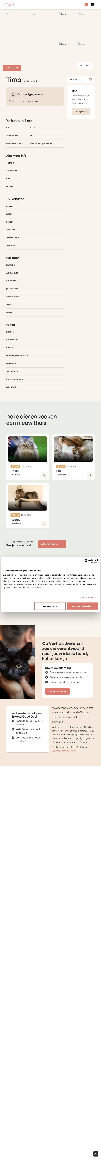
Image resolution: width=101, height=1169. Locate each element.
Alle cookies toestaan (82, 606)
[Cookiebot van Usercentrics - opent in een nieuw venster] (86, 561)
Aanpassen (48, 606)
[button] (86, 4)
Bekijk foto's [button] (84, 65)
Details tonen (87, 597)
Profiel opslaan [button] (76, 80)
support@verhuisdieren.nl (64, 751)
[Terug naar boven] (95, 1154)
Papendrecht (16, 523)
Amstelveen (61, 475)
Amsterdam (15, 475)
